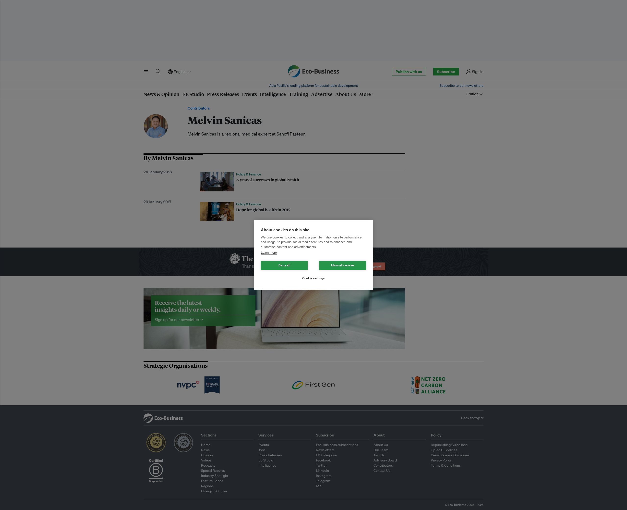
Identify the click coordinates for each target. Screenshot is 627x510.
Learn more (269, 252)
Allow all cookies (343, 265)
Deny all (284, 265)
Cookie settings (313, 278)
